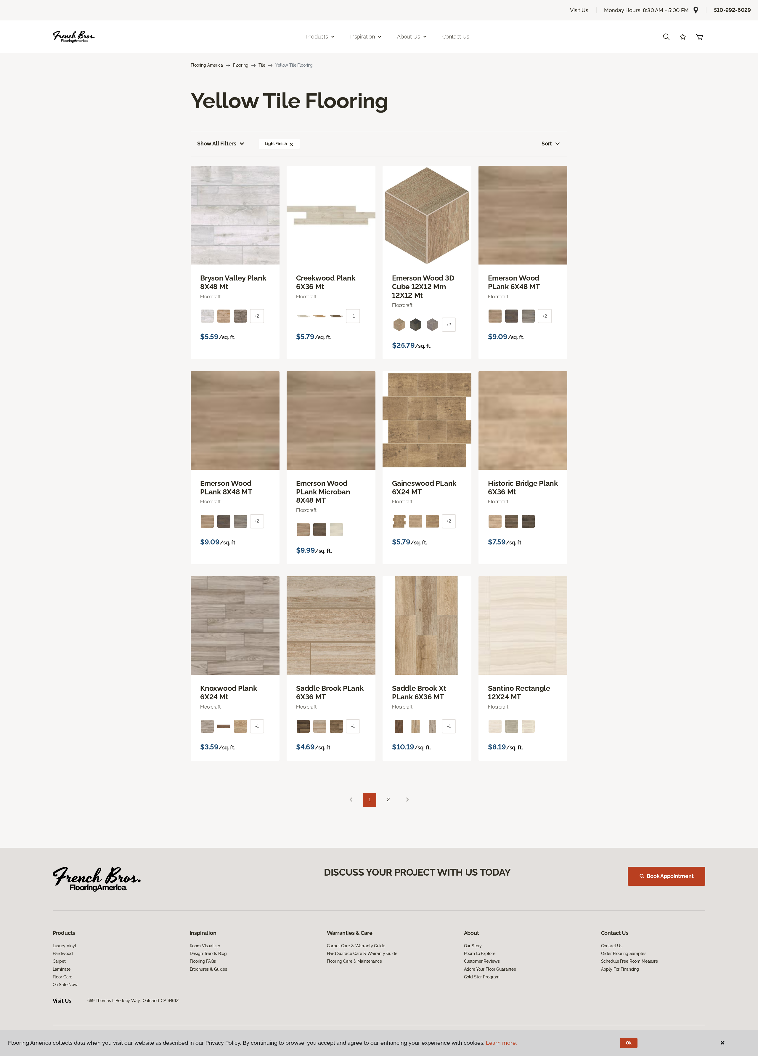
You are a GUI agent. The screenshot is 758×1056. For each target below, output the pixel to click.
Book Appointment (670, 876)
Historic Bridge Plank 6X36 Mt (523, 487)
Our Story (473, 945)
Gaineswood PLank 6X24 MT (424, 487)
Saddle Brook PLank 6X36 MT (330, 692)
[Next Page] (407, 800)
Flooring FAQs (203, 961)
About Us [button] (408, 36)
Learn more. (501, 1043)
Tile (261, 65)
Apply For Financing (620, 969)
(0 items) (699, 36)
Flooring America (207, 65)
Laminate (61, 969)
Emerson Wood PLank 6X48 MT (514, 282)
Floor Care (63, 977)
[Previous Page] (351, 800)
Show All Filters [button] (216, 143)
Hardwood (63, 953)
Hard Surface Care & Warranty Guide (362, 953)
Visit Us (579, 10)
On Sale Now (65, 984)
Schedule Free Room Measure (629, 961)
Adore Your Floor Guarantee (490, 969)
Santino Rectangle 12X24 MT (519, 692)
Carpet (59, 961)
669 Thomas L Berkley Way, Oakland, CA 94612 (133, 1000)
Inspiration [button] (362, 36)
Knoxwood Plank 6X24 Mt (228, 692)
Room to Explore (479, 953)
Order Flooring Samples (623, 953)
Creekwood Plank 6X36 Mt (325, 282)
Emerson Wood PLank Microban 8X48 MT (323, 492)
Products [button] (317, 36)
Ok (629, 1043)
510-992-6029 (732, 10)
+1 (353, 316)
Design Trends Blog (208, 953)
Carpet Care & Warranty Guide (356, 945)
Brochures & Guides (208, 969)
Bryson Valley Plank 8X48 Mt (233, 282)
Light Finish (276, 143)
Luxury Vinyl (64, 945)
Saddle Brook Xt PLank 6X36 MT (419, 692)
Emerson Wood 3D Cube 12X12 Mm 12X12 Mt (423, 286)
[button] (666, 37)
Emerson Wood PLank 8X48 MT (226, 487)
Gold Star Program (482, 977)
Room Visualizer (205, 945)
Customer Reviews (482, 961)
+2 (257, 316)
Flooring (240, 65)
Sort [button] (547, 143)
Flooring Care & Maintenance (354, 961)
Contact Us (455, 36)
